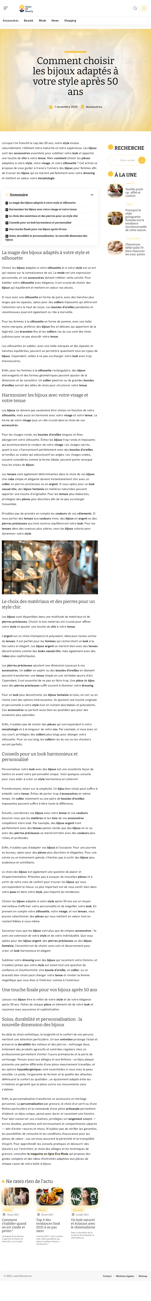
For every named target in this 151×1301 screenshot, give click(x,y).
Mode (8, 1210)
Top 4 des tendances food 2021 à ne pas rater (48, 1225)
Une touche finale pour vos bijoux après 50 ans (38, 229)
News (42, 1210)
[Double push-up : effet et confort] (115, 190)
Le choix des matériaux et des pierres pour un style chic (43, 216)
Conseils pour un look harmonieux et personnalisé (40, 222)
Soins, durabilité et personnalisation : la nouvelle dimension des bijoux (46, 237)
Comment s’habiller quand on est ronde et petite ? (14, 1225)
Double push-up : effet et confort (134, 192)
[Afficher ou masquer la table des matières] (61, 195)
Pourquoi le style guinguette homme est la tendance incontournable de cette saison (136, 220)
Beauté (78, 1210)
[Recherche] (135, 8)
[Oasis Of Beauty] (26, 8)
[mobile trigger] (7, 8)
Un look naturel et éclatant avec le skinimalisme (83, 1223)
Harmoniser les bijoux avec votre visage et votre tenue (43, 209)
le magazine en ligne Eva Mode (47, 1154)
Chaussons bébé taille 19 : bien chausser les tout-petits (135, 249)
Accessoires (94, 107)
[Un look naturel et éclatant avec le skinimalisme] (84, 1196)
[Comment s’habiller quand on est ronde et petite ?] (15, 1196)
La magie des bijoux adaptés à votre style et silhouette (42, 202)
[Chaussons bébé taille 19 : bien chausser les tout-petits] (115, 247)
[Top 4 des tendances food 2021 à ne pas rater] (49, 1196)
